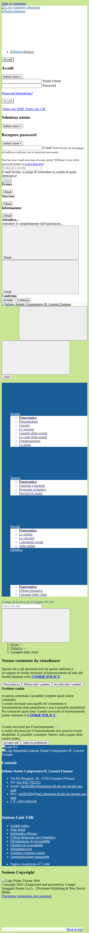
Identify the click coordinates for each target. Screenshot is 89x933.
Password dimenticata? (17, 93)
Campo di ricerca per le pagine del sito (28, 602)
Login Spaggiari (34, 163)
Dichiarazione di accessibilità (30, 841)
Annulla (8, 300)
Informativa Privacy (23, 833)
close (6, 377)
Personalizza (11, 684)
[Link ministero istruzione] (21, 7)
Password (49, 85)
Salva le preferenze (35, 742)
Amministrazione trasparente (29, 857)
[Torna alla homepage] (44, 304)
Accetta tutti (67, 684)
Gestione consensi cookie (27, 853)
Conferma (23, 300)
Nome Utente (52, 81)
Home (14, 644)
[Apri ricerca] (53, 323)
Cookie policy (20, 826)
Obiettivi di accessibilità (26, 845)
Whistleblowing (21, 849)
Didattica (16, 648)
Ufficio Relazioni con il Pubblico (32, 837)
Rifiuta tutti (37, 684)
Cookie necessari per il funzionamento (28, 727)
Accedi (7, 59)
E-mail (47, 148)
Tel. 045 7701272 (28, 782)
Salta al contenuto (14, 3)
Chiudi (7, 192)
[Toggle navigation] (36, 358)
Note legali (17, 829)
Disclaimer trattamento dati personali (26, 896)
